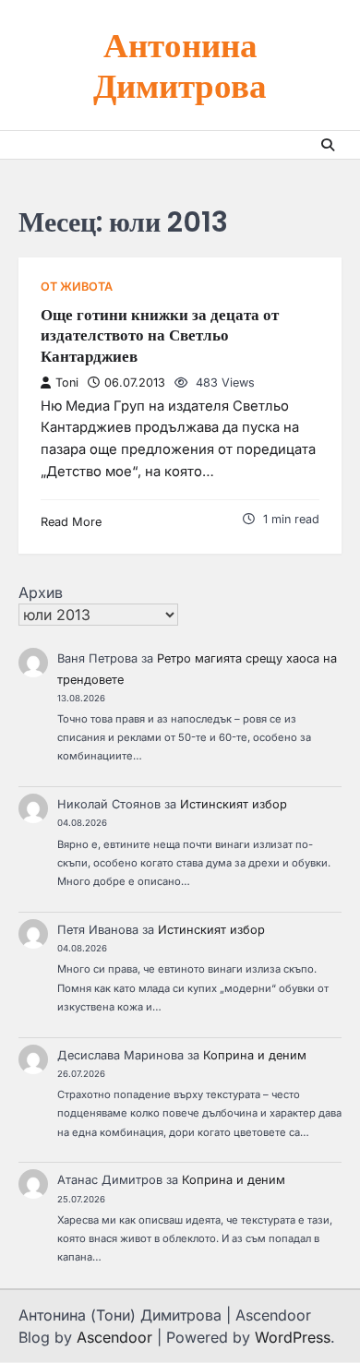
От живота (77, 286)
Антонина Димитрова (180, 64)
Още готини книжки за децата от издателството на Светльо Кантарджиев (160, 335)
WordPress (292, 1337)
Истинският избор (233, 804)
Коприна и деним (254, 1055)
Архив (40, 592)
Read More (71, 522)
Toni (66, 382)
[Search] (328, 145)
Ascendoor (114, 1337)
